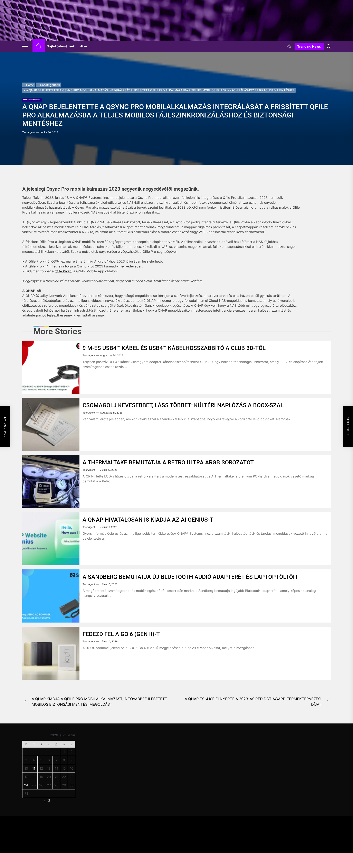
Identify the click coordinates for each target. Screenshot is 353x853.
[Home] (38, 46)
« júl (47, 800)
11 (33, 768)
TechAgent (28, 132)
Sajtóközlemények (61, 46)
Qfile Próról (63, 271)
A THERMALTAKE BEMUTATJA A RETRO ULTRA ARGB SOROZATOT (168, 462)
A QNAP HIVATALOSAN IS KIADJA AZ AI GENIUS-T (148, 519)
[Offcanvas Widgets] (25, 46)
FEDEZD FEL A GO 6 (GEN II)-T (121, 634)
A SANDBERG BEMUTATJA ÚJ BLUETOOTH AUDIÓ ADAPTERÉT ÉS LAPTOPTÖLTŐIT (190, 577)
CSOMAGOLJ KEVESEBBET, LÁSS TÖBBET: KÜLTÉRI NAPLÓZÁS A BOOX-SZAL (183, 405)
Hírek (84, 46)
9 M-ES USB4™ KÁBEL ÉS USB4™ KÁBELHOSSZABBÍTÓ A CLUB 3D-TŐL (174, 348)
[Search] (329, 46)
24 (26, 785)
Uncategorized (32, 99)
